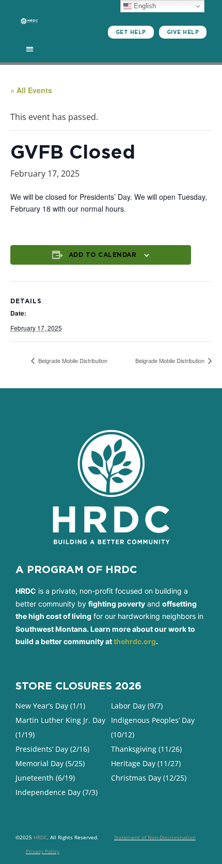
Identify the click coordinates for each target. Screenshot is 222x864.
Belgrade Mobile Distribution (72, 360)
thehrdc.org (135, 641)
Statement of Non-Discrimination (155, 837)
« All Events (31, 90)
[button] (30, 49)
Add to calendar (103, 254)
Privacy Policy (42, 851)
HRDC (40, 837)
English (144, 6)
